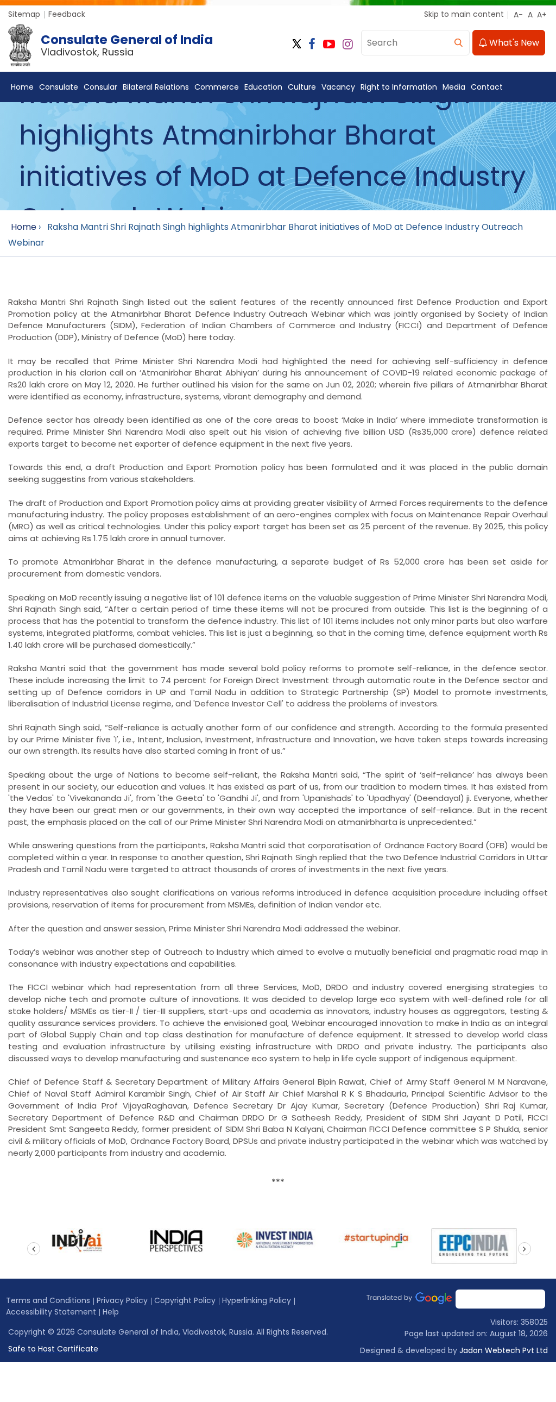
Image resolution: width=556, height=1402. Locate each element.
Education (263, 87)
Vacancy (338, 87)
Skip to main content (464, 14)
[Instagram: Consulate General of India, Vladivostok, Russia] (348, 44)
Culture (302, 87)
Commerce (216, 87)
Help (111, 1311)
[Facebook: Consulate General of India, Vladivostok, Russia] (311, 44)
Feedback (66, 14)
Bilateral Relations (156, 87)
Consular (100, 87)
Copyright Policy (185, 1300)
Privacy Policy (122, 1300)
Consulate (58, 87)
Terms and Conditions (48, 1300)
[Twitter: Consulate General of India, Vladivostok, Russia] (297, 44)
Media (454, 87)
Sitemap (24, 14)
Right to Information (399, 87)
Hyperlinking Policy (256, 1300)
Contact (487, 87)
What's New (513, 42)
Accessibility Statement (51, 1311)
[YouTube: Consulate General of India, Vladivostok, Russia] (329, 44)
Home (22, 87)
